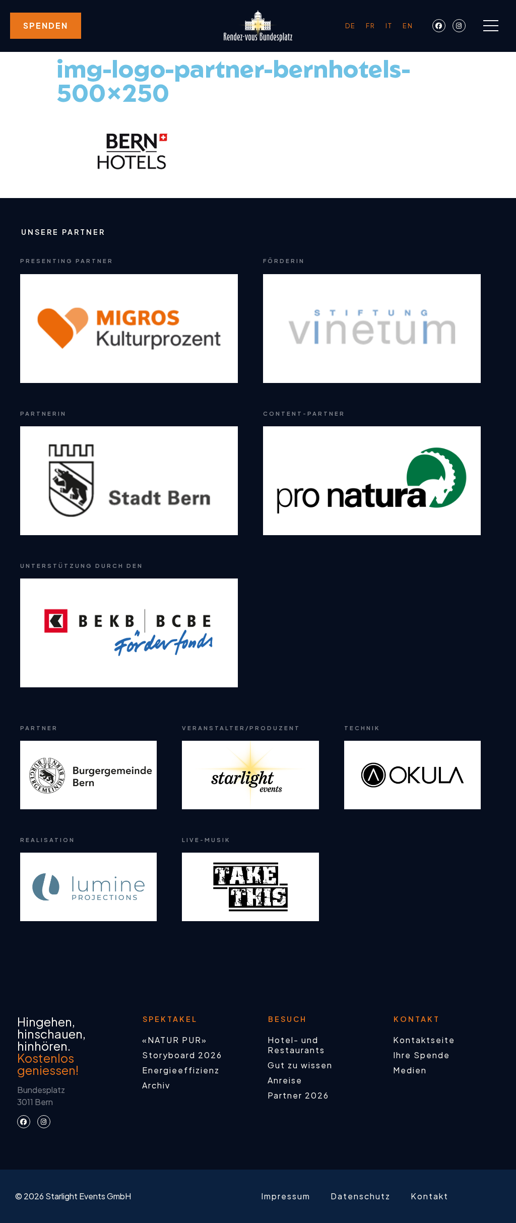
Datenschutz (361, 1196)
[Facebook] (438, 25)
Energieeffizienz (181, 1070)
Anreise (285, 1080)
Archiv (156, 1085)
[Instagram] (459, 25)
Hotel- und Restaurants (296, 1045)
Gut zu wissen (300, 1065)
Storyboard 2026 (182, 1055)
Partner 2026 (298, 1095)
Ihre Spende (421, 1055)
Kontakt (429, 1196)
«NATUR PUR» (174, 1040)
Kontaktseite (424, 1040)
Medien (410, 1070)
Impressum (285, 1196)
